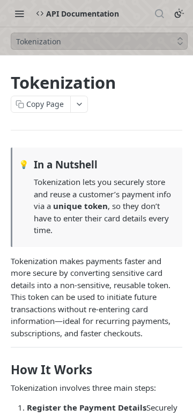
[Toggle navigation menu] (19, 13)
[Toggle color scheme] (179, 13)
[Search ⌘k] (159, 13)
